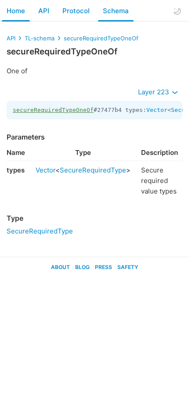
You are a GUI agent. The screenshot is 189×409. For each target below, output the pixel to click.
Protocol (76, 11)
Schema (116, 11)
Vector (156, 110)
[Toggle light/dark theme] (177, 11)
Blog (82, 267)
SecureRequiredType (93, 170)
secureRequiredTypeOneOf (101, 38)
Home (16, 11)
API (43, 11)
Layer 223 (154, 92)
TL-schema (40, 38)
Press (103, 267)
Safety (127, 267)
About (60, 267)
